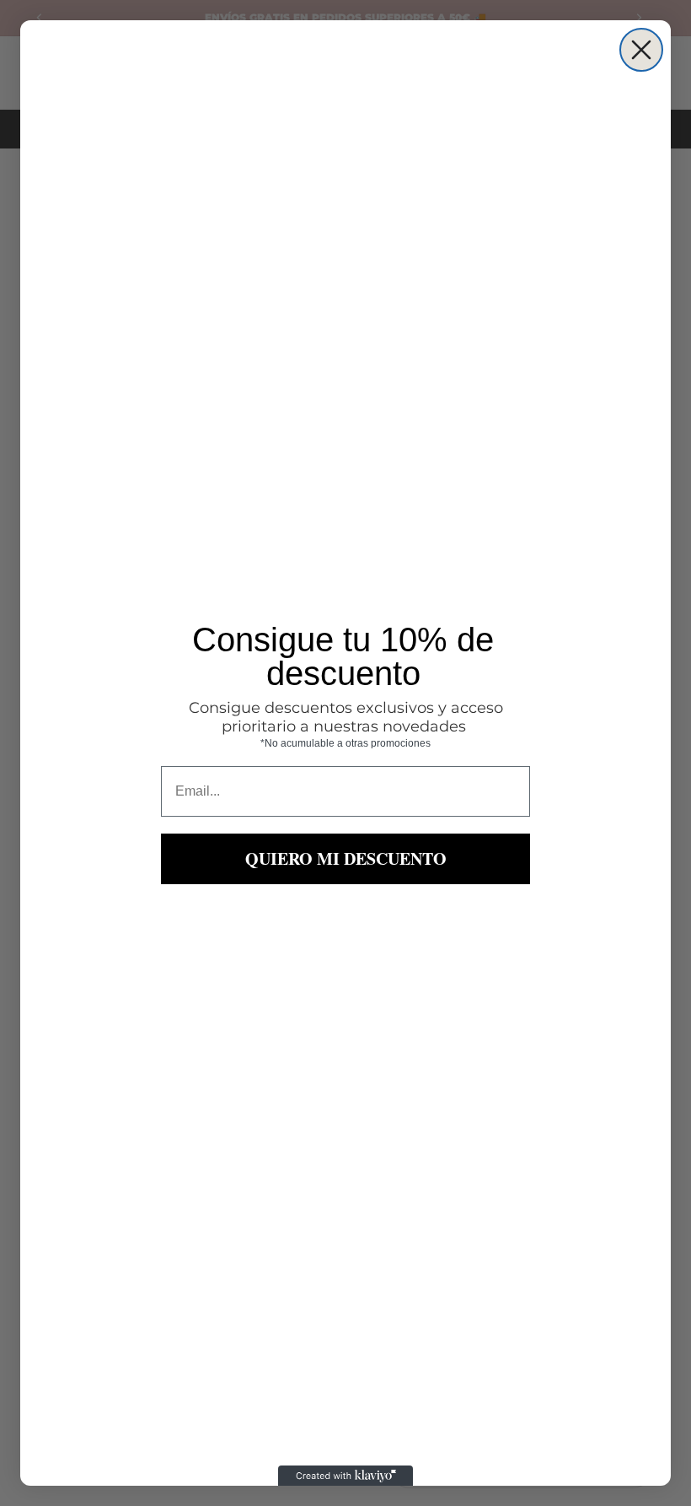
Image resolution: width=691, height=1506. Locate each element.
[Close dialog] (641, 50)
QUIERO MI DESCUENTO (346, 858)
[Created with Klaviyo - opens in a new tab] (345, 1476)
